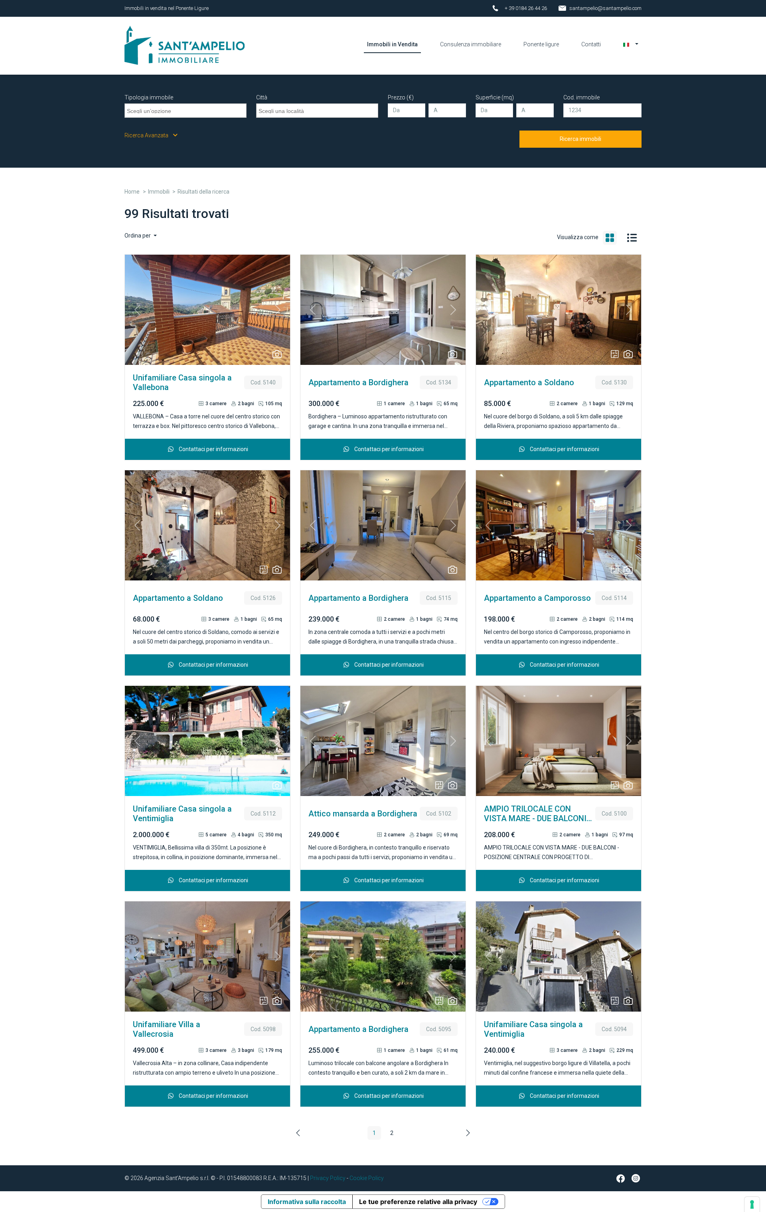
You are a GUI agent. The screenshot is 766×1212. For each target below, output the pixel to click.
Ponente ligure (541, 44)
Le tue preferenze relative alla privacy (418, 1202)
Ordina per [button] (138, 235)
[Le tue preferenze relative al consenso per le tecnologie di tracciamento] (752, 1204)
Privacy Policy (327, 1178)
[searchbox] (186, 109)
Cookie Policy (366, 1178)
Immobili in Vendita (392, 44)
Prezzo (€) (401, 97)
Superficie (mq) (495, 97)
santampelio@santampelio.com (605, 8)
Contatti (591, 44)
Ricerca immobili (580, 139)
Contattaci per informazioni (213, 449)
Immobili (159, 191)
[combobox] (185, 110)
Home (132, 191)
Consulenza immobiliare (470, 44)
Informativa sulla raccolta (307, 1202)
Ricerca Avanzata (147, 135)
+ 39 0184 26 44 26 (526, 8)
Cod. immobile (581, 97)
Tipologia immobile (148, 97)
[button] (631, 44)
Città (261, 97)
